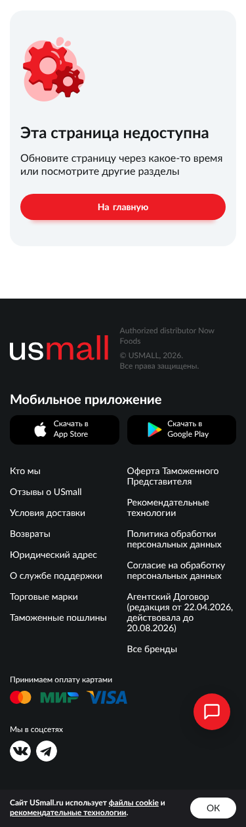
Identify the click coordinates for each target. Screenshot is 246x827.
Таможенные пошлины (58, 617)
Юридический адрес (53, 554)
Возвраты (30, 533)
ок (213, 808)
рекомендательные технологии (68, 813)
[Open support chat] (212, 711)
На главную (123, 207)
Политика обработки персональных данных (174, 538)
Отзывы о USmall (46, 492)
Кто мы (25, 471)
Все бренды (152, 649)
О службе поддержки (56, 575)
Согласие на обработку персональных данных (176, 570)
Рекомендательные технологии (168, 507)
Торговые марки (44, 596)
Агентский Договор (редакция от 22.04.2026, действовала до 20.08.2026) (180, 612)
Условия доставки (47, 512)
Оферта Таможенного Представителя (173, 476)
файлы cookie (134, 803)
